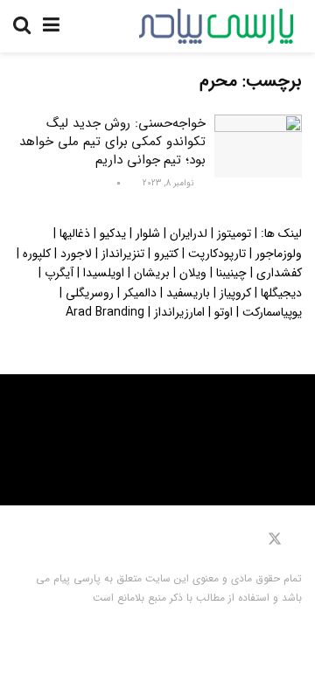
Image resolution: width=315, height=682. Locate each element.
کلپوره (37, 253)
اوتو (223, 312)
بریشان (152, 272)
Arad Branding (105, 312)
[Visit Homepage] (216, 26)
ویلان (192, 272)
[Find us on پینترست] (249, 539)
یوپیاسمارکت (272, 312)
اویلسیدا (103, 272)
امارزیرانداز (179, 312)
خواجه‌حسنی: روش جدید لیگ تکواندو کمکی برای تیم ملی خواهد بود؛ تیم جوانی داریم (112, 141)
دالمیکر (140, 293)
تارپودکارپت (217, 253)
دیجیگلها (281, 293)
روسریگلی (90, 293)
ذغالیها (75, 233)
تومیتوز (234, 233)
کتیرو (166, 253)
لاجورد (76, 253)
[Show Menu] (51, 26)
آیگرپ (59, 272)
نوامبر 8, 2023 (169, 183)
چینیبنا (231, 272)
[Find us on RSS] (220, 539)
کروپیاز (235, 293)
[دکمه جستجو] (22, 26)
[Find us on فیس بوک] (298, 539)
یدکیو (113, 233)
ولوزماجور (279, 253)
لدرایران (188, 233)
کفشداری (279, 272)
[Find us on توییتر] (275, 539)
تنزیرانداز (123, 253)
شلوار (148, 233)
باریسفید (188, 293)
